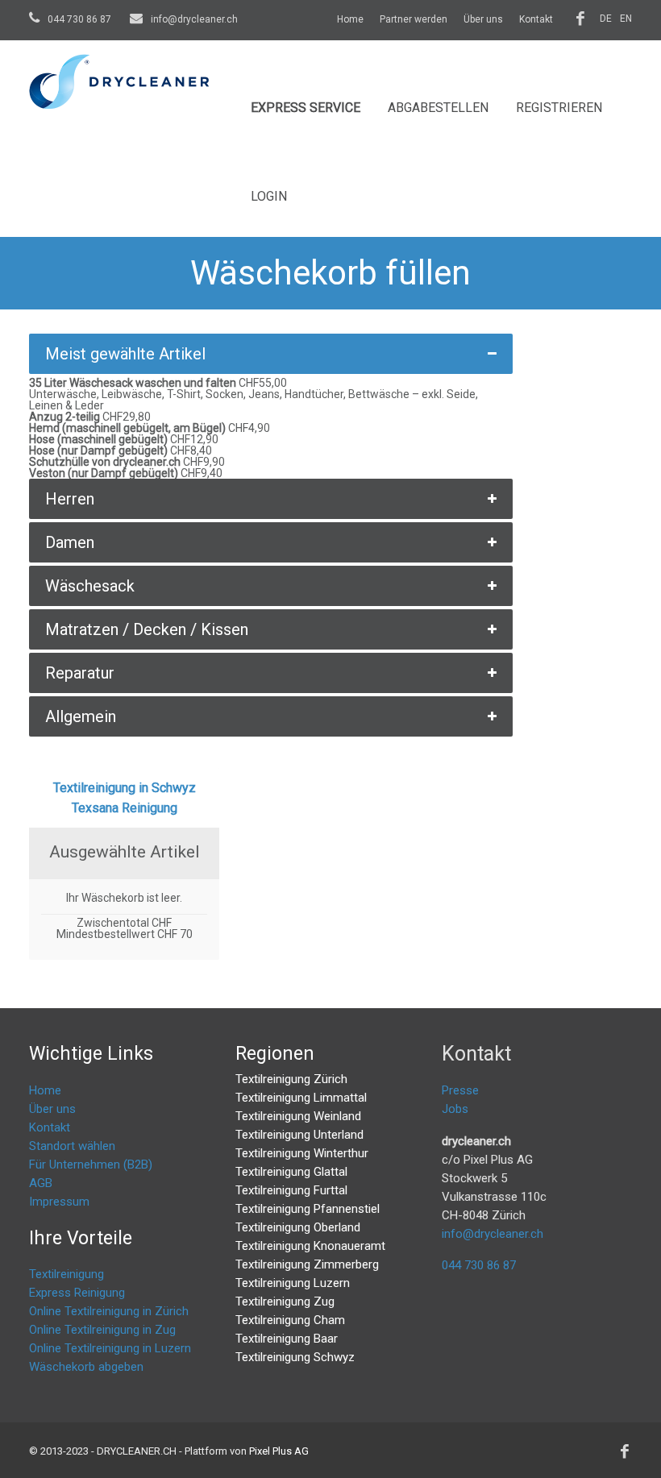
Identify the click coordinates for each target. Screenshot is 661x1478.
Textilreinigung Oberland (297, 1227)
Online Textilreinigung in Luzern (110, 1348)
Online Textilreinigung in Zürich (109, 1311)
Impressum (59, 1201)
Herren (69, 499)
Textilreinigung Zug (285, 1301)
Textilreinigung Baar (286, 1338)
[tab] (271, 354)
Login (269, 196)
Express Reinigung (77, 1292)
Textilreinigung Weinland (298, 1116)
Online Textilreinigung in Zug (102, 1329)
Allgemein (80, 716)
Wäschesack (90, 586)
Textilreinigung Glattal (291, 1172)
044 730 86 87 (79, 19)
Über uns (483, 19)
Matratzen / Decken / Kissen (146, 629)
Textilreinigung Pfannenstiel (307, 1209)
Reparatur (79, 673)
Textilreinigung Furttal (291, 1190)
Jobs (455, 1109)
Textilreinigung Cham (290, 1320)
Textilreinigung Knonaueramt (310, 1246)
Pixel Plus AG (279, 1451)
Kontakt (536, 19)
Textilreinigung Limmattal (301, 1097)
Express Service (305, 107)
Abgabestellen (438, 107)
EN (626, 18)
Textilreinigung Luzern (292, 1283)
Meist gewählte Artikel (125, 353)
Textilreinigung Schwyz (295, 1357)
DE (606, 18)
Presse (460, 1090)
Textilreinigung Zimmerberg (307, 1264)
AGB (40, 1183)
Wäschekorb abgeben (86, 1367)
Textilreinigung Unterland (299, 1134)
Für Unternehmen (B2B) (90, 1164)
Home (350, 19)
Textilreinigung (66, 1274)
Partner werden (413, 19)
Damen (69, 542)
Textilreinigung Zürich (291, 1079)
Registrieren (559, 107)
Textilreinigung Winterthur (301, 1153)
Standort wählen (72, 1146)
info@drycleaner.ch (193, 19)
